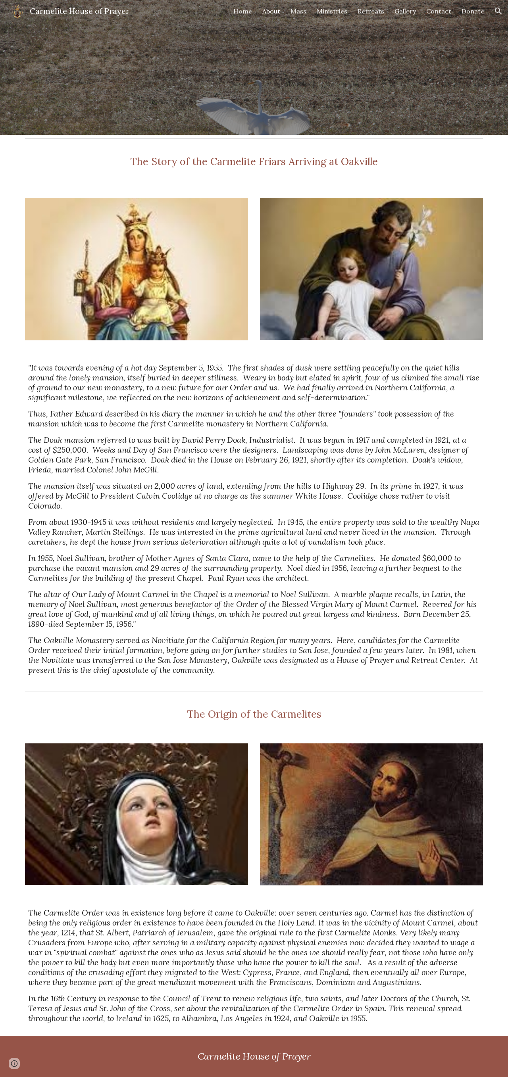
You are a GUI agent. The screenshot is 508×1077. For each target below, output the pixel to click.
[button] (498, 11)
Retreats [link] (371, 11)
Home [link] (242, 11)
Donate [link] (473, 11)
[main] (254, 162)
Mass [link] (298, 11)
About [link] (271, 11)
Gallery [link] (405, 11)
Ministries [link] (332, 11)
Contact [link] (438, 11)
